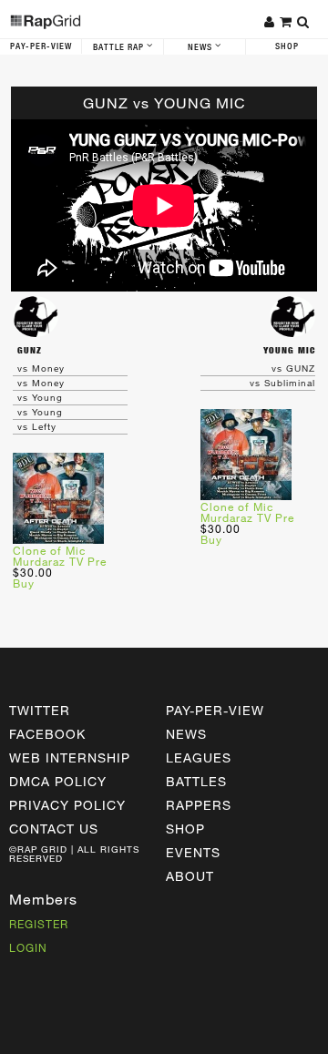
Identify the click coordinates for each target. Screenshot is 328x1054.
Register (38, 923)
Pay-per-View (215, 710)
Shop (287, 46)
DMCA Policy (58, 781)
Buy (24, 583)
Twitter (39, 710)
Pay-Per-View (41, 46)
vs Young (40, 397)
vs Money (41, 368)
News (201, 47)
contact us (53, 828)
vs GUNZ (293, 368)
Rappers (198, 805)
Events (193, 852)
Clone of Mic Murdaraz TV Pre (60, 555)
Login (28, 947)
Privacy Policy (67, 805)
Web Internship (69, 757)
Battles (196, 781)
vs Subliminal (282, 382)
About (190, 876)
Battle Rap (120, 47)
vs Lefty (36, 426)
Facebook (47, 734)
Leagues (198, 757)
